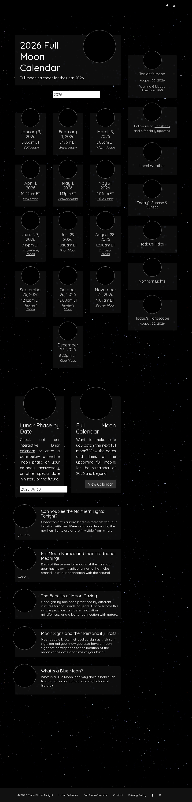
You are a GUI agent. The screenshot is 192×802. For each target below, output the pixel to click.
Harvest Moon (31, 307)
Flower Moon (68, 199)
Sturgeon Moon (105, 252)
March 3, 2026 (105, 134)
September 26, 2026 (31, 292)
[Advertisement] (96, 746)
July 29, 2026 (67, 237)
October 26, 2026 (68, 292)
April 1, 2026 (30, 185)
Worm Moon (105, 147)
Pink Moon (30, 199)
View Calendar (100, 484)
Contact (118, 795)
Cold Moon (68, 360)
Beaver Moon (105, 305)
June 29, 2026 (30, 237)
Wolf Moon (30, 147)
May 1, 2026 (68, 185)
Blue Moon (105, 199)
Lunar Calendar (68, 795)
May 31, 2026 (105, 185)
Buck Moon (67, 250)
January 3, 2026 (30, 134)
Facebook (162, 126)
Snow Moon (68, 147)
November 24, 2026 (105, 292)
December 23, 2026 (67, 347)
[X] (174, 6)
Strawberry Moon (30, 252)
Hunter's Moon (68, 307)
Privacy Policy (137, 795)
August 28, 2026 (105, 237)
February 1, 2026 (68, 134)
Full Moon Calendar (96, 795)
